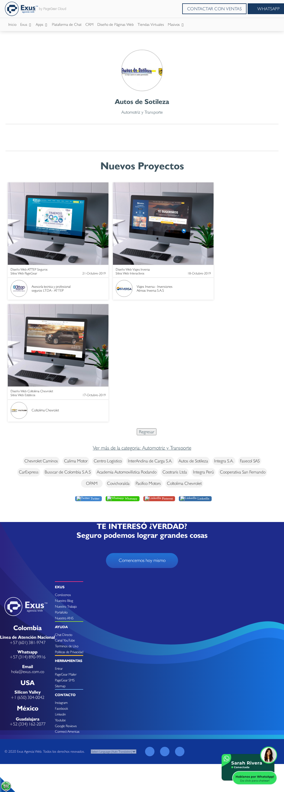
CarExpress (29, 472)
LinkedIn (203, 498)
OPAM (92, 483)
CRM (89, 24)
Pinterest (167, 498)
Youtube (60, 720)
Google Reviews (66, 726)
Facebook (61, 708)
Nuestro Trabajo (66, 606)
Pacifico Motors (148, 483)
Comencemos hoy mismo (142, 560)
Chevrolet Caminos (41, 461)
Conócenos (63, 595)
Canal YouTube (65, 640)
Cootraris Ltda (175, 472)
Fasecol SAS (250, 461)
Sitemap (60, 686)
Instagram (61, 703)
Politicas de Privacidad (69, 652)
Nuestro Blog (64, 601)
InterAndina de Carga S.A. (150, 461)
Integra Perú (203, 472)
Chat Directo (63, 635)
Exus (24, 24)
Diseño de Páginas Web (115, 24)
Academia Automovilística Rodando (126, 472)
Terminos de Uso (66, 646)
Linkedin (60, 714)
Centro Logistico (108, 461)
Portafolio (61, 612)
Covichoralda (118, 483)
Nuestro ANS (64, 618)
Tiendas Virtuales (151, 24)
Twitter (95, 498)
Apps (40, 24)
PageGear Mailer (66, 674)
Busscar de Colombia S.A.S (68, 472)
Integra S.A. (224, 461)
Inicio (12, 24)
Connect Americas (67, 731)
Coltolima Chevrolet (184, 483)
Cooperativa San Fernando (242, 472)
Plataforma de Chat (67, 24)
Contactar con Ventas (214, 8)
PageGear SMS (65, 680)
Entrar (59, 668)
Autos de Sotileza (193, 461)
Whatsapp (130, 498)
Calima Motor (76, 461)
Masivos (174, 24)
